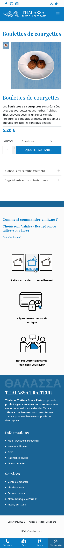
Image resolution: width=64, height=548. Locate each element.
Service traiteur (16, 493)
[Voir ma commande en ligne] (57, 3)
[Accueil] (11, 14)
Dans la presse (17, 3)
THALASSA (33, 12)
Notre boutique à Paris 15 (22, 499)
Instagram (12, 3)
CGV (10, 452)
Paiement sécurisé (18, 457)
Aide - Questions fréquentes (24, 440)
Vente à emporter (18, 481)
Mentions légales (17, 446)
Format (8, 141)
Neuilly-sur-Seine (17, 504)
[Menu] (57, 14)
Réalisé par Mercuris (32, 531)
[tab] (32, 170)
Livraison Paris (16, 487)
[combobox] (37, 141)
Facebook (6, 3)
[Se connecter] (51, 3)
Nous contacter (17, 463)
